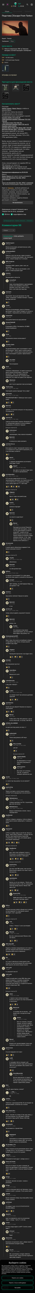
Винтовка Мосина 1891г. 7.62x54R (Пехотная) (16, 129)
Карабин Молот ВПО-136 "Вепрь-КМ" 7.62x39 (16, 128)
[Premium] (7, 4)
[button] (3, 282)
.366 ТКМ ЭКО (6, 168)
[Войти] (31, 4)
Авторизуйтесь (8, 236)
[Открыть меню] (3, 4)
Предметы (28, 11)
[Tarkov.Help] (15, 3)
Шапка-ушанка (6, 108)
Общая (7, 11)
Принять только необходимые (17, 1282)
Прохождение (17, 11)
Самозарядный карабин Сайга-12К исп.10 (15, 124)
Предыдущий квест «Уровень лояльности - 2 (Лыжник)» (18, 220)
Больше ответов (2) (11, 427)
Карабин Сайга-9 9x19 (9, 126)
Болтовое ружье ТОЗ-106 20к (12, 123)
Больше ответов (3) (11, 489)
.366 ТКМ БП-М (7, 167)
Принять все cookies (17, 1278)
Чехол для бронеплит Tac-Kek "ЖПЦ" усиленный (17, 183)
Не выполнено (18, 202)
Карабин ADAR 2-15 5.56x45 (11, 118)
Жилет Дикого (16, 108)
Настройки (18, 1287)
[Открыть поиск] (27, 4)
